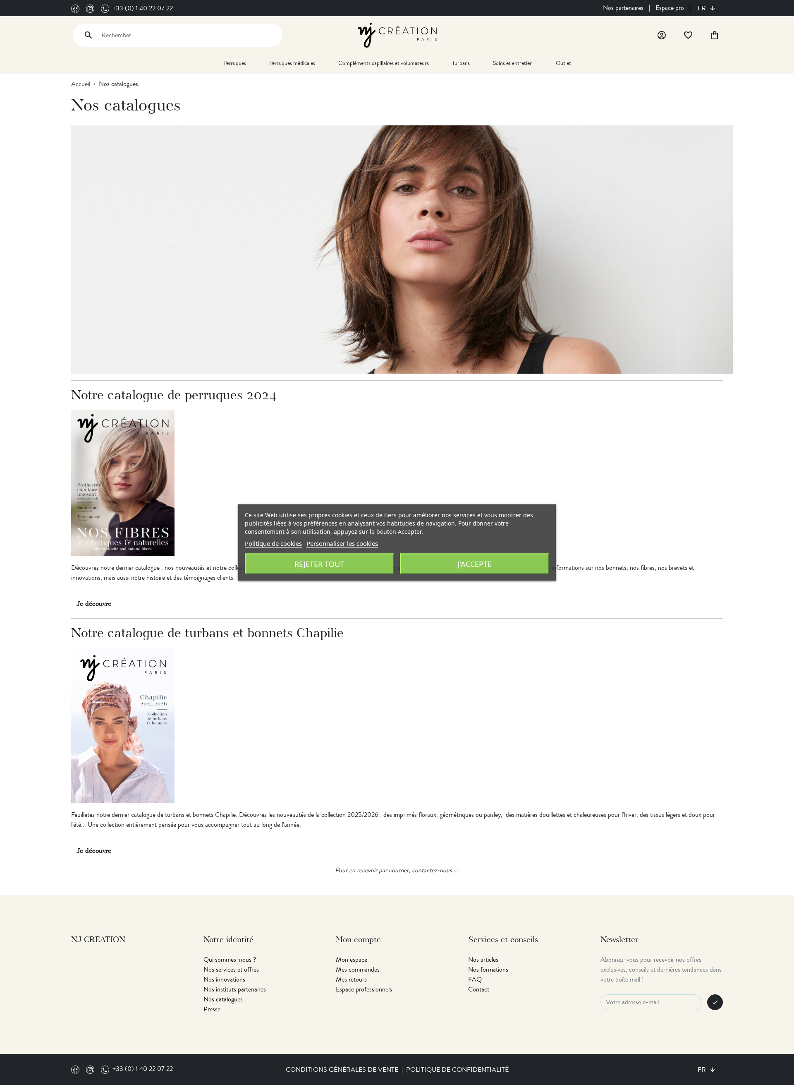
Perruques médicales (292, 63)
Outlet (563, 63)
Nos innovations (224, 979)
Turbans (461, 63)
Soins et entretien (513, 63)
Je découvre (94, 603)
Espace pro (669, 7)
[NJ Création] (397, 34)
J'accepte (474, 564)
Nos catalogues (223, 999)
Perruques (234, 63)
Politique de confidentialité (457, 1069)
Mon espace (351, 959)
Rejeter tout (319, 564)
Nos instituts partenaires (234, 989)
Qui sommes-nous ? (229, 959)
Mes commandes (358, 969)
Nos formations (488, 969)
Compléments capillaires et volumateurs (383, 63)
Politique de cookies (273, 543)
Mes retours (351, 979)
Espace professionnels (364, 989)
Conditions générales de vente (342, 1069)
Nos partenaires (623, 7)
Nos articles (483, 959)
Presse (211, 1009)
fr (703, 8)
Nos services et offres (231, 969)
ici (456, 870)
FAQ (475, 979)
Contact (478, 989)
